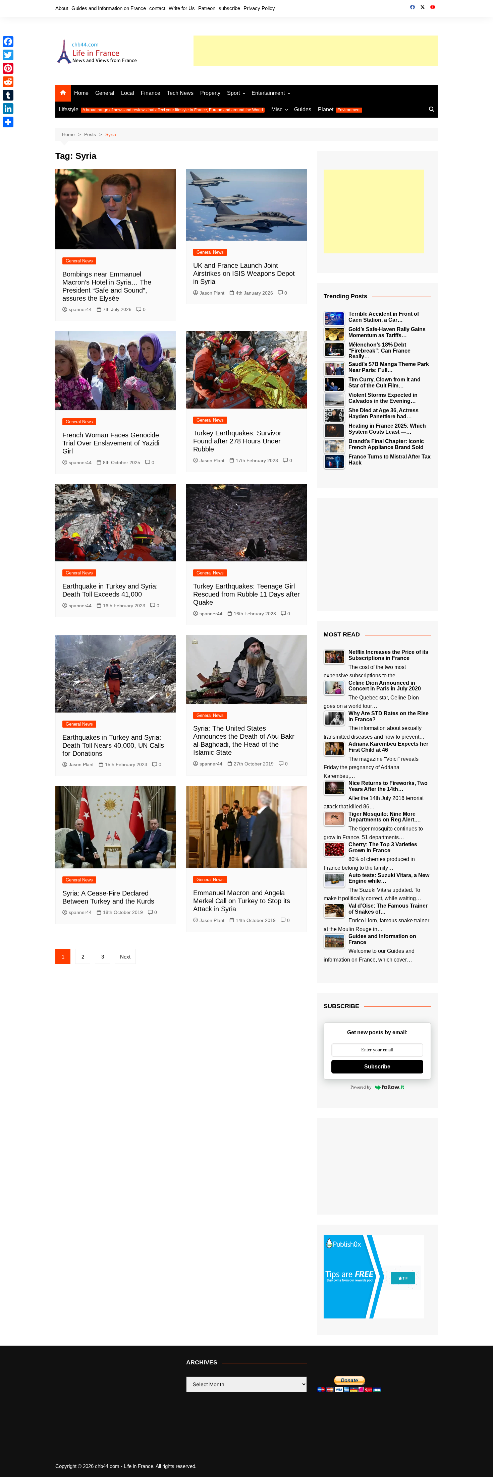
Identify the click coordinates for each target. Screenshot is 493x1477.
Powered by (361, 1087)
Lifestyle (161, 109)
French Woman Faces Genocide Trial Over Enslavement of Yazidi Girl (110, 443)
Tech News (180, 93)
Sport (233, 93)
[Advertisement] (316, 51)
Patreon (206, 8)
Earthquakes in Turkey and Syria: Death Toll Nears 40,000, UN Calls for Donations (113, 745)
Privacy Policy (259, 8)
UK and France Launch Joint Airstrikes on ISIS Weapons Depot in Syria (244, 273)
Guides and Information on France (108, 8)
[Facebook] (8, 41)
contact (157, 8)
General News (79, 260)
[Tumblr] (8, 95)
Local (127, 93)
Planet (339, 109)
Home (81, 93)
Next (125, 957)
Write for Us (182, 8)
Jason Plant (212, 293)
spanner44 (80, 309)
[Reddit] (8, 81)
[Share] (8, 122)
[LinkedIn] (8, 108)
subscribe (229, 8)
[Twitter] (8, 55)
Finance (150, 93)
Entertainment (268, 93)
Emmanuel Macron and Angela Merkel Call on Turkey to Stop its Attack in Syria (241, 901)
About (61, 8)
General (104, 93)
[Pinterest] (8, 68)
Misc (276, 109)
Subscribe (377, 1066)
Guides (302, 109)
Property (210, 93)
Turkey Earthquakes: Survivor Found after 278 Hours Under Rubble (237, 441)
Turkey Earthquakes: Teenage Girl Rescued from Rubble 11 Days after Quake (246, 594)
